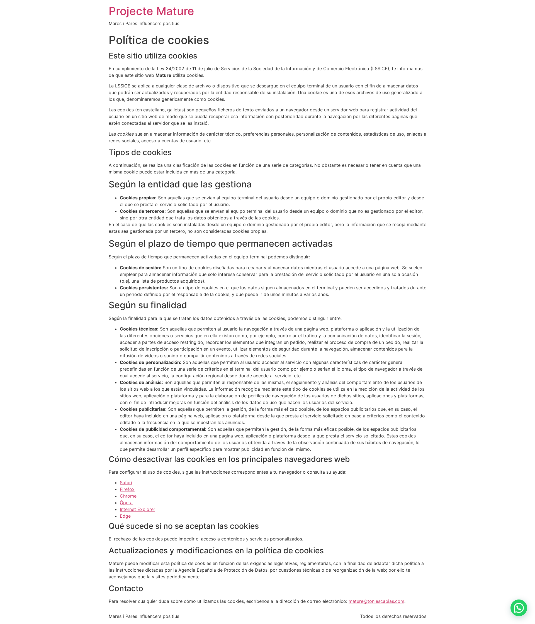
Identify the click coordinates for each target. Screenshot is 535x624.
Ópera (126, 502)
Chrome (128, 496)
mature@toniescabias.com (376, 601)
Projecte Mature (151, 11)
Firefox (127, 489)
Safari (126, 482)
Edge (125, 516)
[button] (518, 607)
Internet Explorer (137, 509)
